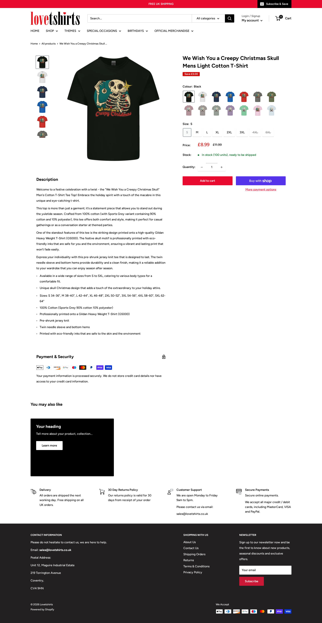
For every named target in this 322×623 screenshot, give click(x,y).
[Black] (189, 97)
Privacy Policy (192, 572)
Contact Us (190, 548)
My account (251, 20)
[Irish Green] (244, 111)
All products (49, 43)
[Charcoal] (258, 97)
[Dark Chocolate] (203, 111)
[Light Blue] (271, 111)
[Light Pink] (258, 111)
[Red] (244, 97)
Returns (188, 560)
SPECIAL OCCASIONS (102, 31)
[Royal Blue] (230, 97)
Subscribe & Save (277, 4)
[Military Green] (271, 97)
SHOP (50, 31)
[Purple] (230, 111)
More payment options (260, 189)
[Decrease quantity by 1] (202, 167)
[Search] (229, 18)
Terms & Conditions (196, 566)
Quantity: (189, 167)
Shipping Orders (194, 554)
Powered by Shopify (42, 609)
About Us (189, 542)
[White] (203, 97)
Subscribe (251, 581)
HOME (35, 31)
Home (34, 43)
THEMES (70, 31)
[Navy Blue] (216, 97)
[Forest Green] (216, 111)
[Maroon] (189, 111)
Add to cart (207, 181)
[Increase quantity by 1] (221, 167)
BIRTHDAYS (136, 31)
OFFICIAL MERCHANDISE (171, 31)
